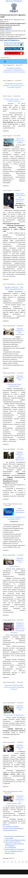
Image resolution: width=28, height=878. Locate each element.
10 (11, 862)
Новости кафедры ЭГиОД (9, 620)
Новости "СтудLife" (7, 96)
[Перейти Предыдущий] (8, 861)
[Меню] (5, 61)
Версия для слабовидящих (14, 1)
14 (26, 862)
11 (15, 862)
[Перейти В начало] (4, 861)
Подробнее (6, 131)
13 (22, 862)
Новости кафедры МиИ (8, 65)
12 (19, 862)
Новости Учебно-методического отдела (12, 504)
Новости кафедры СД (8, 80)
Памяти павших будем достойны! (15, 840)
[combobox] (10, 57)
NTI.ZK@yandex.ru (14, 40)
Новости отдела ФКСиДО (9, 284)
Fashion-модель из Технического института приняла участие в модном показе (15, 851)
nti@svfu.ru (8, 29)
